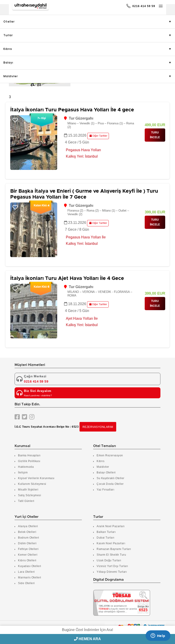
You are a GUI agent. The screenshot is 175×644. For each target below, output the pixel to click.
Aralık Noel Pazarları (111, 526)
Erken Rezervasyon (110, 455)
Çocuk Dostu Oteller (110, 484)
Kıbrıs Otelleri (27, 560)
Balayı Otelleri (106, 472)
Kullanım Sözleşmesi (32, 484)
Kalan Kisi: (41, 205)
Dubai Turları (105, 537)
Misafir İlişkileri (28, 489)
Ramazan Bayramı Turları (114, 549)
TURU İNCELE (155, 135)
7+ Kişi (41, 118)
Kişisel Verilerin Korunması (36, 478)
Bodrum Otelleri (28, 537)
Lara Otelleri (26, 571)
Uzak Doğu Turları (109, 560)
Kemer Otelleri (27, 554)
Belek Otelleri (27, 532)
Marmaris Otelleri (29, 577)
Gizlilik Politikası (29, 461)
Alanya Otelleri (28, 526)
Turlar (8, 35)
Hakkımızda (26, 466)
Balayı (8, 62)
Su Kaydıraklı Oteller (110, 478)
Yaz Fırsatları (105, 489)
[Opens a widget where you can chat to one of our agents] (157, 636)
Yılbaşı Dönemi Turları (112, 571)
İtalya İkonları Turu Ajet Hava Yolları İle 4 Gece (67, 278)
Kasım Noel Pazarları (111, 543)
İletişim (23, 472)
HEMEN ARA (89, 639)
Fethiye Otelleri (28, 549)
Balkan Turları (106, 532)
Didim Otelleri (27, 543)
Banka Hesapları (29, 455)
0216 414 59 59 (143, 6)
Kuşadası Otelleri (29, 566)
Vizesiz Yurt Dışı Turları (112, 566)
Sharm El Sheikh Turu (111, 554)
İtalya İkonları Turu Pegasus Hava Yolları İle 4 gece (72, 109)
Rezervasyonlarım (97, 427)
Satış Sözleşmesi (29, 495)
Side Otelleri (26, 583)
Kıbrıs (7, 49)
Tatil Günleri (26, 501)
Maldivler (10, 76)
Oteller (9, 21)
